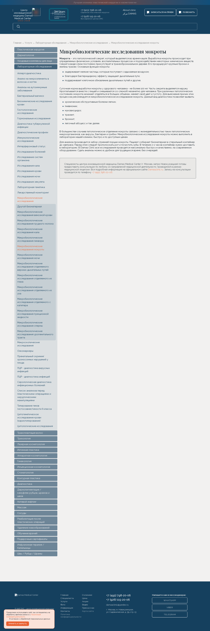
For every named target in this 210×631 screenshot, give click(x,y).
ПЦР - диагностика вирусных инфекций (33, 370)
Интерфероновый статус (31, 146)
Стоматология (25, 472)
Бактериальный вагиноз (30, 96)
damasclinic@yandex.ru (117, 605)
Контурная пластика (28, 478)
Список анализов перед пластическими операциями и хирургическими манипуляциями (34, 395)
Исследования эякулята (30, 181)
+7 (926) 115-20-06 (90, 16)
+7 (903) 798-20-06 (91, 10)
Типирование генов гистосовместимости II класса (34, 407)
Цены (84, 598)
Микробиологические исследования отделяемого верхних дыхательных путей (33, 266)
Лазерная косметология (31, 444)
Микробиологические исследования (29, 200)
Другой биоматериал (29, 206)
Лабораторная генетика (31, 187)
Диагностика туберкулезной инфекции (33, 125)
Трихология (24, 438)
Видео (85, 604)
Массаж (21, 507)
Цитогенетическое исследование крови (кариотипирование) (29, 417)
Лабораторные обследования (34, 66)
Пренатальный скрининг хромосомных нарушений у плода (32, 359)
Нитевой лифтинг (26, 501)
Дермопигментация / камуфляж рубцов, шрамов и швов (33, 492)
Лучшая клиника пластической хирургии (105, 2)
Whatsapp (170, 600)
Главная (64, 595)
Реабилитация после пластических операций (31, 520)
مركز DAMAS (129, 13)
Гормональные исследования (33, 118)
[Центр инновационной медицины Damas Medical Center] (22, 15)
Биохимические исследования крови (34, 103)
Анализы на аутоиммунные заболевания (32, 89)
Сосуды (21, 513)
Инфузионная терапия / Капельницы (30, 546)
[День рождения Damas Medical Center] (36, 12)
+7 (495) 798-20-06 (102, 172)
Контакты (65, 611)
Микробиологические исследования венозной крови (34, 214)
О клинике (87, 595)
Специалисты (67, 598)
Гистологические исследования (27, 111)
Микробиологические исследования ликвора (30, 239)
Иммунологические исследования (28, 139)
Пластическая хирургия (30, 49)
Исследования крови (29, 171)
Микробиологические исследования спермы (30, 324)
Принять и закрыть (17, 624)
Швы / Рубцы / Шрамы (29, 553)
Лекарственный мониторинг (33, 192)
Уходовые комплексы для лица (34, 61)
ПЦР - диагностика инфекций (33, 376)
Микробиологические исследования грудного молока (35, 222)
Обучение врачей (27, 533)
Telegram (170, 614)
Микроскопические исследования (28, 344)
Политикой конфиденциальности (23, 616)
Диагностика (24, 484)
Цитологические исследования (35, 426)
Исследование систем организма (30, 159)
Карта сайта (88, 611)
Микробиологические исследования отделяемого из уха (34, 290)
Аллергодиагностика (29, 73)
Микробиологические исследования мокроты (30, 248)
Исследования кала (28, 165)
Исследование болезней (31, 151)
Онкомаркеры (25, 351)
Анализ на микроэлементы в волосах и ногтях (33, 80)
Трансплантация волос (30, 433)
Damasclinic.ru (155, 169)
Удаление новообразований (33, 527)
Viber (170, 607)
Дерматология (25, 55)
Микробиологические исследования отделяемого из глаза (34, 278)
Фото (63, 604)
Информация (67, 608)
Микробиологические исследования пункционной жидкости (33, 314)
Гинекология (24, 461)
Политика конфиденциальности (71, 615)
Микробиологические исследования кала (29, 231)
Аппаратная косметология (32, 455)
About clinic (129, 10)
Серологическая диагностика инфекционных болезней (34, 384)
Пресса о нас (88, 608)
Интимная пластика (28, 450)
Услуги (64, 601)
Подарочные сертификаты (32, 539)
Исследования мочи (28, 176)
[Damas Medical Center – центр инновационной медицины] (26, 600)
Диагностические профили (32, 132)
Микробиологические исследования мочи (29, 256)
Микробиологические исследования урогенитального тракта (35, 334)
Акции (85, 601)
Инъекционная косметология (33, 467)
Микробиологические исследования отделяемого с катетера (34, 302)
